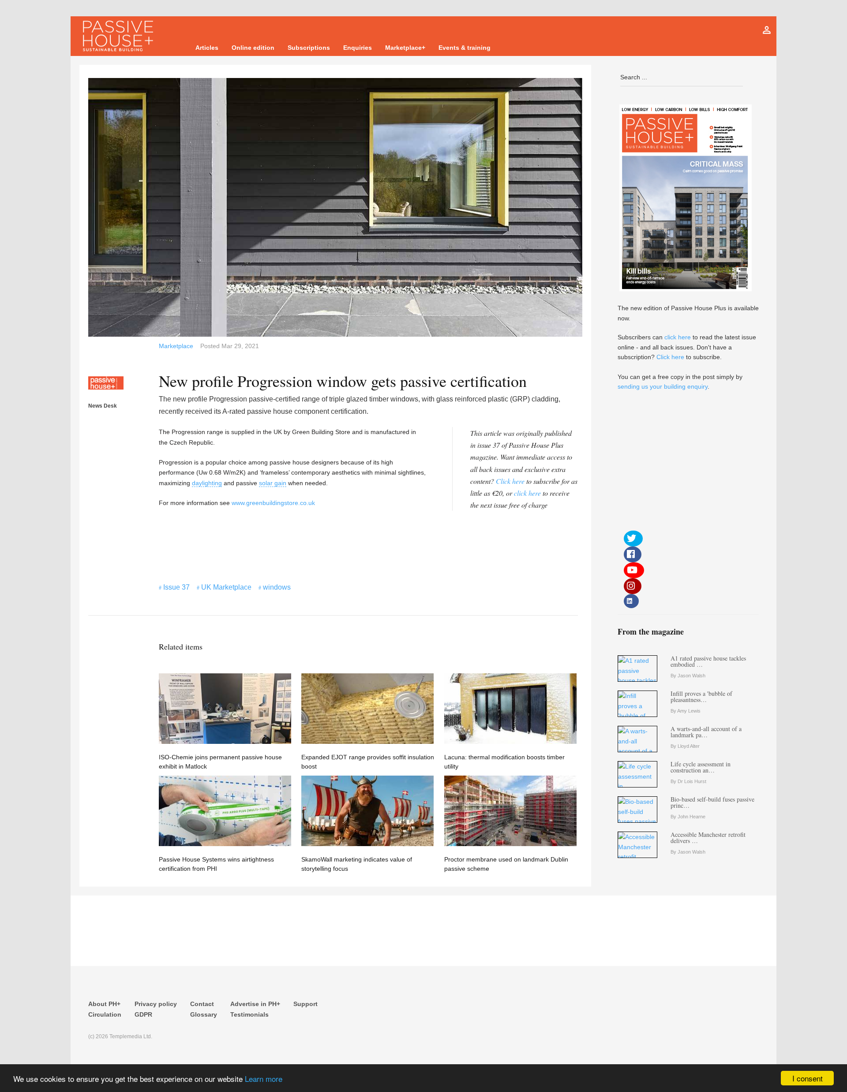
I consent (807, 1078)
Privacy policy (156, 1003)
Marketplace (176, 345)
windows (277, 587)
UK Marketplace (226, 587)
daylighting (207, 483)
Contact (202, 1003)
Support (305, 1003)
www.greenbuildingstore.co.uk (273, 502)
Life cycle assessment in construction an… (701, 767)
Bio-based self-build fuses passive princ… (712, 802)
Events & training (464, 47)
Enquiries (357, 47)
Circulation (104, 1014)
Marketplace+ (405, 47)
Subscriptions (309, 47)
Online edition (253, 47)
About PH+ (104, 1003)
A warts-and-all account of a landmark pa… (706, 731)
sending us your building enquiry (663, 386)
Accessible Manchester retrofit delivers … (708, 837)
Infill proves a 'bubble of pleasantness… (701, 696)
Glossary (203, 1014)
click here (527, 493)
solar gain (272, 483)
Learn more (263, 1078)
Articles (206, 47)
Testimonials (249, 1014)
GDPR (143, 1014)
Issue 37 (176, 587)
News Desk (102, 406)
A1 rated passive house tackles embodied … (708, 661)
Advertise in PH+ (255, 1003)
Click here (510, 481)
